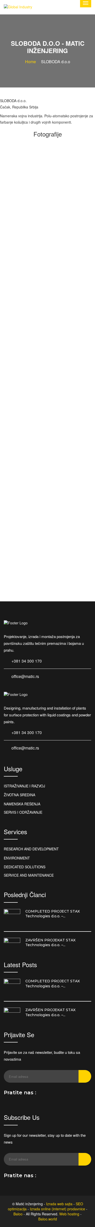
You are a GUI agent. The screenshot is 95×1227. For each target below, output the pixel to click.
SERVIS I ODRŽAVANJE (23, 812)
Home (30, 61)
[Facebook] (42, 1094)
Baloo (18, 1213)
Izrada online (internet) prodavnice (57, 1208)
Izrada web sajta (59, 1203)
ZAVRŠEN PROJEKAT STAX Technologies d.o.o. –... (50, 942)
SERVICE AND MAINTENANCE (29, 875)
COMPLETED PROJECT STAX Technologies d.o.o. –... (52, 914)
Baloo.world (47, 1218)
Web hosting (69, 1213)
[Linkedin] (49, 1094)
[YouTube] (56, 1094)
